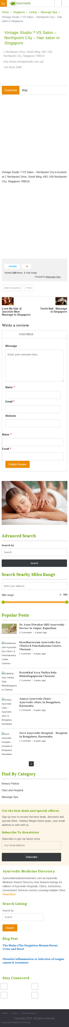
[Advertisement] (34, 135)
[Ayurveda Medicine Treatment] (35, 3)
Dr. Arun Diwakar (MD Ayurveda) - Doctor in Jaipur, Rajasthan (42, 626)
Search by (8, 545)
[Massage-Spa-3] (34, 503)
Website (10, 415)
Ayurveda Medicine (11, 1022)
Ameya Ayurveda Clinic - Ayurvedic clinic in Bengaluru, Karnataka (40, 702)
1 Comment (25, 653)
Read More (9, 894)
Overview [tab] (10, 90)
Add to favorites (12, 288)
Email (9, 401)
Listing (33, 12)
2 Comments (25, 632)
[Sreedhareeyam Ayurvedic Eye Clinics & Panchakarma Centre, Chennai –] (9, 653)
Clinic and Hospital (12, 790)
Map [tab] (25, 90)
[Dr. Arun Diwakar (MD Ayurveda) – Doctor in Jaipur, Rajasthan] (9, 629)
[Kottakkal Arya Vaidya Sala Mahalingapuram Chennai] (9, 682)
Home (5, 12)
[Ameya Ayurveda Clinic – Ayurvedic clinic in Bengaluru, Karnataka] (9, 712)
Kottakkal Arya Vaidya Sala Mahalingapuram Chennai (37, 674)
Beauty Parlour (10, 783)
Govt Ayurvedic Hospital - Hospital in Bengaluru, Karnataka (43, 734)
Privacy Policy (29, 1013)
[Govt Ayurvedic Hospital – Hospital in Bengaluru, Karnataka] (9, 744)
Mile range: (8, 595)
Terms (15, 1013)
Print (29, 288)
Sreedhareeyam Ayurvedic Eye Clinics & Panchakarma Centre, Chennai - (40, 645)
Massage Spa (49, 12)
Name (10, 387)
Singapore (19, 12)
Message (11, 346)
